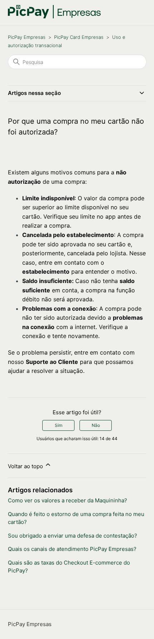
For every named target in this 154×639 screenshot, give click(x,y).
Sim (58, 425)
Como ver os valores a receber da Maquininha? (67, 500)
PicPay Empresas (26, 37)
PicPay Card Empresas (79, 37)
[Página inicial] (54, 16)
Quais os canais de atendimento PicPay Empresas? (72, 549)
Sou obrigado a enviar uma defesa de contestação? (72, 535)
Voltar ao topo (26, 466)
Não (96, 425)
